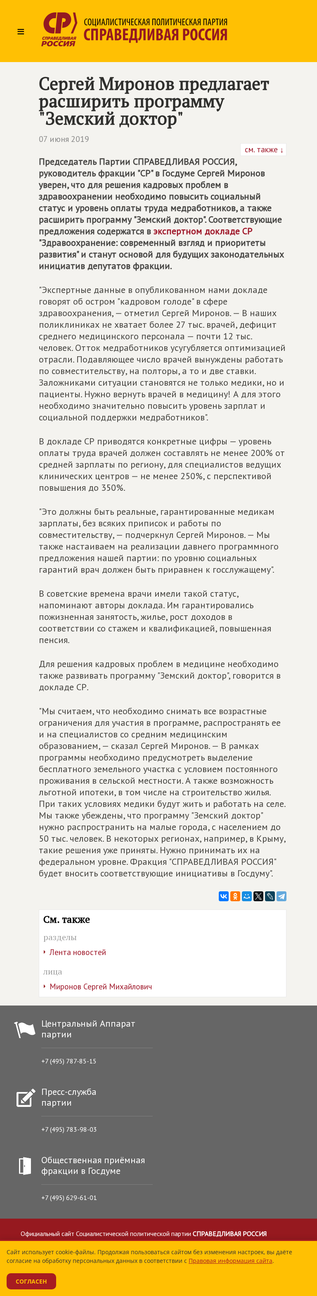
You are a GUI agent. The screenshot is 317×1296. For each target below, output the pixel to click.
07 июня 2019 (64, 139)
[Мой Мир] (247, 896)
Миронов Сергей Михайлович (101, 986)
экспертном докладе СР (203, 231)
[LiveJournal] (270, 896)
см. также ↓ (263, 149)
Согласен (31, 1281)
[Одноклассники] (235, 896)
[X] (258, 896)
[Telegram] (281, 896)
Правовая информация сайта (230, 1261)
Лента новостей (78, 952)
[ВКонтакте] (224, 896)
